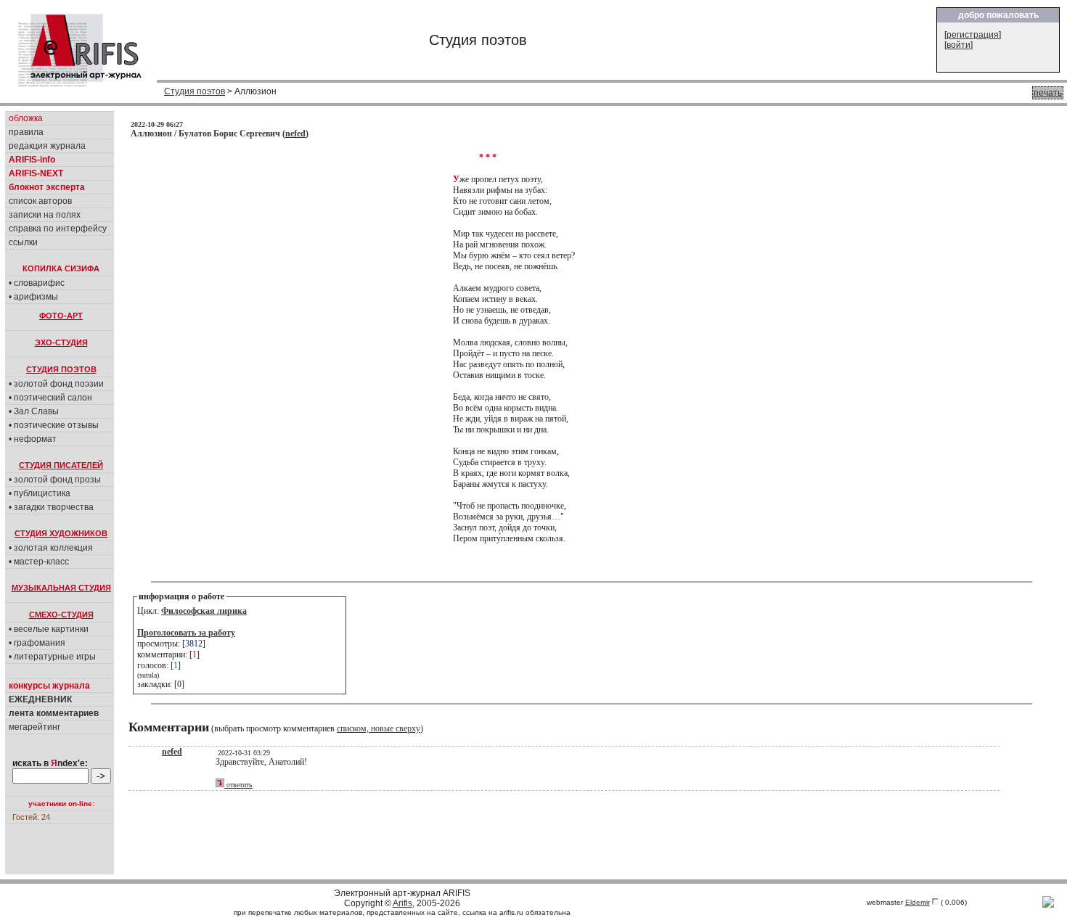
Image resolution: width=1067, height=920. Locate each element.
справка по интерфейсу (58, 228)
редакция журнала (47, 146)
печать (1048, 93)
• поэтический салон (50, 398)
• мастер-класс (39, 561)
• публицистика (39, 493)
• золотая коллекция (51, 548)
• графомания (37, 643)
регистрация (973, 35)
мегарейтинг (34, 727)
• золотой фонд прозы (55, 480)
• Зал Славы (34, 411)
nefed (295, 133)
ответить (238, 785)
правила (26, 132)
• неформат (33, 439)
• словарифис (37, 283)
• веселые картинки (49, 629)
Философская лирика (204, 611)
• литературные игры (52, 657)
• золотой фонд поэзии (56, 384)
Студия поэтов (194, 91)
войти (958, 45)
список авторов (40, 201)
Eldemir (917, 902)
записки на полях (45, 215)
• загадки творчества (51, 507)
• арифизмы (33, 297)
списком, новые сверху (378, 728)
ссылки (23, 242)
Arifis (402, 903)
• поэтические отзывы (54, 425)
